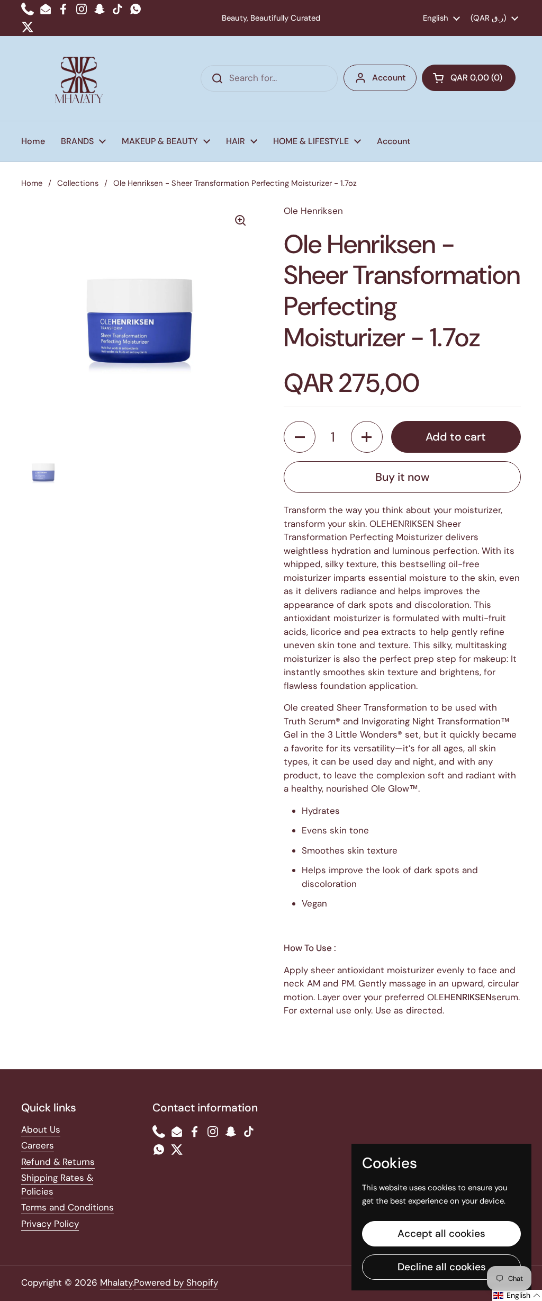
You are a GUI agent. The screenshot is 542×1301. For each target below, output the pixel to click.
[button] (469, 78)
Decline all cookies (442, 1266)
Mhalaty (116, 1282)
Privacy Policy (50, 1224)
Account (388, 77)
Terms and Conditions (67, 1207)
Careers (37, 1145)
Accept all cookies (441, 1233)
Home (31, 183)
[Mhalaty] (79, 78)
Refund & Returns (58, 1162)
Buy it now (402, 477)
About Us (40, 1129)
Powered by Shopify (176, 1282)
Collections (77, 183)
